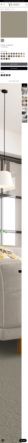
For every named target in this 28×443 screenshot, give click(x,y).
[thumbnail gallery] (2, 40)
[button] (2, 440)
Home (2, 9)
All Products (7, 9)
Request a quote (14, 64)
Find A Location (14, 68)
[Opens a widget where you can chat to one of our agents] (23, 440)
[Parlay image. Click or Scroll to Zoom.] (14, 24)
